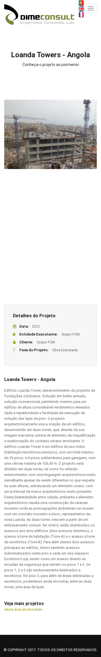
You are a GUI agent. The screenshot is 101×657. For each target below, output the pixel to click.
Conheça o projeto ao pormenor (50, 64)
